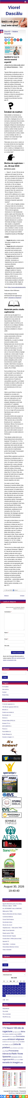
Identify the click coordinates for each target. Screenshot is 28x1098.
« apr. (3, 999)
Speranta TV (6, 941)
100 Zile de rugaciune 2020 (9, 707)
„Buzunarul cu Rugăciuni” (14, 297)
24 (4, 993)
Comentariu (7, 612)
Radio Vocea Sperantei (8, 930)
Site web (6, 645)
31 (4, 995)
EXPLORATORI (6, 726)
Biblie (3, 1034)
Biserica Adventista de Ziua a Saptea (12, 914)
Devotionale (5, 715)
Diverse (4, 718)
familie (7, 1041)
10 (4, 988)
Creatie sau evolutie (7, 712)
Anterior (6, 596)
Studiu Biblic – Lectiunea (9, 944)
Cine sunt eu (5, 689)
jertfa (12, 1044)
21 (17, 990)
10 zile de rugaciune (7, 704)
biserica (7, 1034)
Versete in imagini (6, 737)
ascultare (19, 1031)
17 (4, 990)
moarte (18, 1047)
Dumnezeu (20, 1036)
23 (24, 990)
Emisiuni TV (5, 723)
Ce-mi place (5, 686)
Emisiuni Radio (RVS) (7, 720)
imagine (13, 1041)
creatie (15, 1034)
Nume (6, 632)
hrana (10, 1041)
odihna (3, 1051)
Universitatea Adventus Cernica (11, 947)
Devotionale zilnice (7, 922)
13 (14, 988)
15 (20, 988)
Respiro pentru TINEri (8, 933)
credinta (19, 1034)
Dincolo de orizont (7, 925)
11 (7, 988)
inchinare (17, 1041)
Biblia (23, 1032)
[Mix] (5, 43)
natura (21, 1047)
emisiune (4, 1039)
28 (17, 993)
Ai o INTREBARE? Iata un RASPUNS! (12, 908)
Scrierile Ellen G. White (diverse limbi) (12, 938)
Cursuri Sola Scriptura (8, 919)
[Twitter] (8, 40)
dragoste (14, 1036)
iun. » (7, 999)
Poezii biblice (5, 731)
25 (7, 993)
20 (14, 990)
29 (20, 993)
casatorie (11, 1034)
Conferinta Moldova (8, 916)
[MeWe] (21, 40)
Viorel (16, 590)
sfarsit (15, 1059)
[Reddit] (11, 40)
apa (16, 1031)
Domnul (10, 1036)
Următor (22, 596)
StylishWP (23, 1093)
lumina (11, 1047)
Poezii (3, 728)
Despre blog (5, 695)
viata (21, 1062)
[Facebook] (5, 40)
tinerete (18, 1059)
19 (10, 990)
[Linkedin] (15, 40)
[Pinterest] (18, 40)
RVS (12, 1059)
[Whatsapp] (8, 43)
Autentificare (6, 1008)
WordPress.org (6, 1016)
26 (10, 993)
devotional (5, 1036)
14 (17, 988)
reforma (20, 1057)
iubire (9, 1044)
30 (24, 993)
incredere (22, 1041)
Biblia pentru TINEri (7, 911)
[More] (11, 43)
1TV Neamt (7, 1028)
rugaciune (6, 1059)
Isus (6, 1044)
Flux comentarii (7, 1014)
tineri (21, 1059)
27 (14, 993)
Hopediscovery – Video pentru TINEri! (12, 927)
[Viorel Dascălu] (14, 22)
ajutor (14, 1031)
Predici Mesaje (6, 734)
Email (6, 639)
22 (20, 990)
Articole (4, 709)
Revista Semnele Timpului (9, 936)
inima (3, 1044)
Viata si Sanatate (7, 949)
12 (10, 988)
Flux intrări (5, 1011)
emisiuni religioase (16, 1039)
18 (7, 990)
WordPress (12, 1093)
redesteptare (14, 1057)
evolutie (4, 1041)
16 (24, 988)
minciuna (15, 1047)
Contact (4, 692)
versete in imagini (11, 1062)
